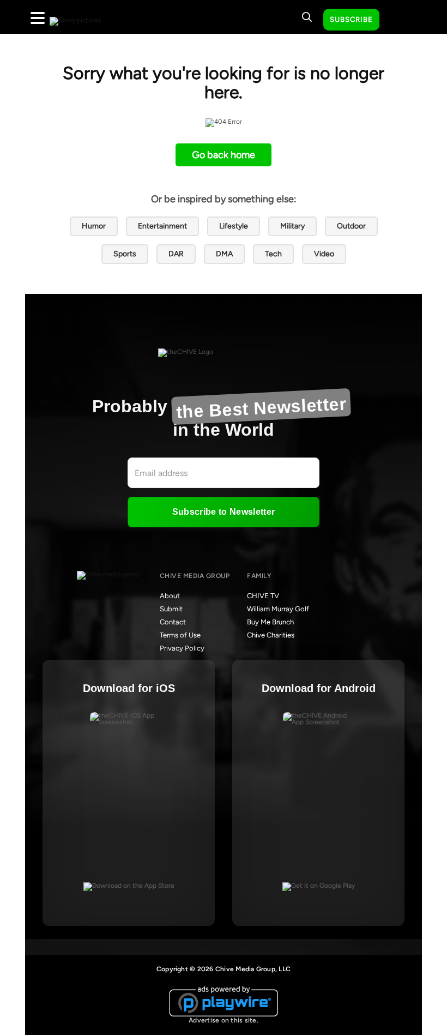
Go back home (223, 155)
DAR (176, 253)
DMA (224, 253)
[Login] (397, 20)
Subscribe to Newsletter (223, 511)
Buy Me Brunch (270, 622)
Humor (94, 226)
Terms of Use (180, 635)
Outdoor (351, 226)
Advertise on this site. (223, 1020)
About (170, 596)
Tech (273, 253)
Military (292, 226)
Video (324, 253)
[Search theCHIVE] (307, 17)
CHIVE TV (263, 596)
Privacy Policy (182, 648)
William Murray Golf (278, 609)
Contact (173, 622)
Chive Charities (270, 635)
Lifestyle (233, 226)
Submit (171, 609)
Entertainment (162, 226)
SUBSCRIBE (351, 19)
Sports (124, 253)
